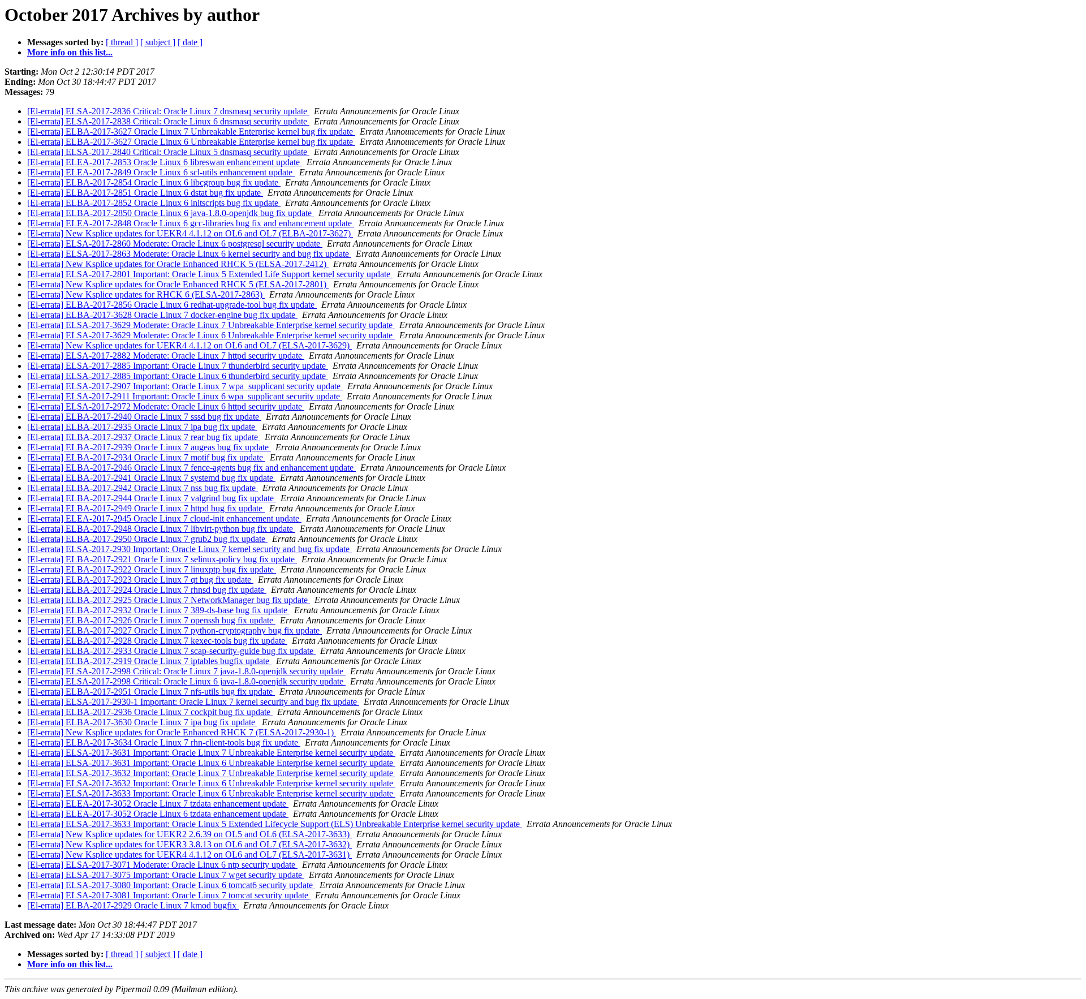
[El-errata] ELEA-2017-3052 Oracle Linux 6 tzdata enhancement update (157, 814)
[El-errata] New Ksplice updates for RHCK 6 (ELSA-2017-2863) (146, 294)
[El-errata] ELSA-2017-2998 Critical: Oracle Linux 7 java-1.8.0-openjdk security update (186, 671)
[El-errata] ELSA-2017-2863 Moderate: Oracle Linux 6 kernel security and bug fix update (189, 254)
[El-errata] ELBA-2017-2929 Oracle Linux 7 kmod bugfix (133, 905)
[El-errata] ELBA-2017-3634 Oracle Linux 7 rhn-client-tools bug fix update (163, 742)
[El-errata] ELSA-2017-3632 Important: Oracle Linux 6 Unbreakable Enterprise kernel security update (211, 783)
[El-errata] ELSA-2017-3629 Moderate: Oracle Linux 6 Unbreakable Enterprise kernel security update (211, 335)
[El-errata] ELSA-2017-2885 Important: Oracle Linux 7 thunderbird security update (177, 366)
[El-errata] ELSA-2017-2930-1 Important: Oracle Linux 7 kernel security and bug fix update (193, 702)
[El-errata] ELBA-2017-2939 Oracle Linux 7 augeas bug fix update (149, 447)
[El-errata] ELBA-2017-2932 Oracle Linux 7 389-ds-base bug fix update (158, 610)
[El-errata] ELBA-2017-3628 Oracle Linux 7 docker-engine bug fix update (162, 315)
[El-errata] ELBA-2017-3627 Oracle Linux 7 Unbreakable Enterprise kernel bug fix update (191, 131)
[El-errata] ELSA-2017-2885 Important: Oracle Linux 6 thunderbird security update (177, 376)
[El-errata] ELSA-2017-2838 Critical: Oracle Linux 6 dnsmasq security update (168, 121)
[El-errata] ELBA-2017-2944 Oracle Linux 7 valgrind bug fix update (151, 498)
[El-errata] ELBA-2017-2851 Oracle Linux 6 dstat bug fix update (145, 192)
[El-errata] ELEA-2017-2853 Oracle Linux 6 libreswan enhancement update (164, 162)
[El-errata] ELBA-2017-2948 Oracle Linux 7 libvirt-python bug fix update (161, 528)
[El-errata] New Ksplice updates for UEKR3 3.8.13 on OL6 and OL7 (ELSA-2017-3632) (189, 844)
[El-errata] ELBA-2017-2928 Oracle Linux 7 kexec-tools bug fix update (157, 640)
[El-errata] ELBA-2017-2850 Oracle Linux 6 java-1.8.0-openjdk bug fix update (170, 213)
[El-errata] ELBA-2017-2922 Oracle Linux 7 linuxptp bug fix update (151, 569)
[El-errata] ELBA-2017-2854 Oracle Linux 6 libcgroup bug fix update (154, 182)
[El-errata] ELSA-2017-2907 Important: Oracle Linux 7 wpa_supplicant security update (185, 386)
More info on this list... (70, 52)
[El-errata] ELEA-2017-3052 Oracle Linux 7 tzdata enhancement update (157, 803)
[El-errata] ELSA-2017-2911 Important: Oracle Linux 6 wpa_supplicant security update (184, 396)
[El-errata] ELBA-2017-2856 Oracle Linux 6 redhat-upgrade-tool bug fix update (172, 304)
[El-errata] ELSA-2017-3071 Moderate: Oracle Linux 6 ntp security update (162, 864)
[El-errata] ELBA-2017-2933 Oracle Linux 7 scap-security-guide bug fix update (171, 651)
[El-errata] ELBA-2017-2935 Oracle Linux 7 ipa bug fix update (142, 427)
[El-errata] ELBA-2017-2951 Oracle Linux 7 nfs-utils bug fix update (151, 691)
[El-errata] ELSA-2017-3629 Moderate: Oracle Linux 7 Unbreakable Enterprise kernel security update (211, 325)
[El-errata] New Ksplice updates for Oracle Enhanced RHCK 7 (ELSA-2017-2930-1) (181, 732)
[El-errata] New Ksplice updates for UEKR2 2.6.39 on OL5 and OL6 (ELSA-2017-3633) (189, 834)
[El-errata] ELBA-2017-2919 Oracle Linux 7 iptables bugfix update (149, 661)
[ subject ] (157, 42)
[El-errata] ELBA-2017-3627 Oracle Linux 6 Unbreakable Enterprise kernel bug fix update (191, 142)
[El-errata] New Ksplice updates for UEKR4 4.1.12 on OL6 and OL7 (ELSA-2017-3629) (189, 345)
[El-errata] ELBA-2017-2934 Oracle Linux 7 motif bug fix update (146, 457)
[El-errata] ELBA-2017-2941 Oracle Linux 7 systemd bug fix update (151, 478)
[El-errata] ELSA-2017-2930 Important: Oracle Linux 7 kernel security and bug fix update (189, 549)
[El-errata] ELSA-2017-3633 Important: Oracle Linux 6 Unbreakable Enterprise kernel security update (211, 793)
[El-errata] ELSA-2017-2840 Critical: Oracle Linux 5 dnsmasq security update (168, 152)
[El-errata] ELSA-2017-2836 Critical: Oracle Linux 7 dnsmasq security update (168, 111)
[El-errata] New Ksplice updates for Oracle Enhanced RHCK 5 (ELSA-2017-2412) (178, 264)
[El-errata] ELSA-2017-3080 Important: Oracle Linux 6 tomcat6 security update (171, 885)
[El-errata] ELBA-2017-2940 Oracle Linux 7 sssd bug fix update (144, 416)
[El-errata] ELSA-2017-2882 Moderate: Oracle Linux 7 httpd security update (165, 355)
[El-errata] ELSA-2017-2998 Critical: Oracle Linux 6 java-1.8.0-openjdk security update (186, 681)
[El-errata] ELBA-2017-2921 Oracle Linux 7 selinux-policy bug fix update (162, 559)
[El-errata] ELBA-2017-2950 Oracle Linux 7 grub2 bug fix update (147, 539)
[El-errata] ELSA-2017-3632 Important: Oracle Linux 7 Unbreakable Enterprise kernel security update (211, 773)
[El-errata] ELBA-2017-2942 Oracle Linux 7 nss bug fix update (142, 488)
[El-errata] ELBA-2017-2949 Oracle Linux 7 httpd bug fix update (146, 508)
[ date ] (190, 42)
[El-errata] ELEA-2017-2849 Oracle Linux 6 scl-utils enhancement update (161, 172)
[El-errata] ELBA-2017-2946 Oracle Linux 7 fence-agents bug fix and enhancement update (191, 467)
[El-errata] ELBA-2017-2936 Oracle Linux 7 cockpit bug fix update (150, 712)
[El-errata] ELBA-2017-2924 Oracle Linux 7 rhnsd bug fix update (146, 590)
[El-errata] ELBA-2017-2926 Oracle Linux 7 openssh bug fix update (151, 620)
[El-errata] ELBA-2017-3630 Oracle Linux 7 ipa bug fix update (142, 722)
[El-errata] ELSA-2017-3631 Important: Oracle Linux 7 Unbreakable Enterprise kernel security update (211, 752)
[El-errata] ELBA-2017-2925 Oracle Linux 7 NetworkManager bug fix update (168, 600)
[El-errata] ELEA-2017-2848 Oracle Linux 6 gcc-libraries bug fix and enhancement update (190, 223)
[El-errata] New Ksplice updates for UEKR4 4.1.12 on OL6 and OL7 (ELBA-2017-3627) (190, 233)
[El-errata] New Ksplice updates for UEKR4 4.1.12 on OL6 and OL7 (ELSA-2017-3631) (189, 854)
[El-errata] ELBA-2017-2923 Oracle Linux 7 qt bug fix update (140, 579)
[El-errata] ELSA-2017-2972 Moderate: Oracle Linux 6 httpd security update (165, 406)
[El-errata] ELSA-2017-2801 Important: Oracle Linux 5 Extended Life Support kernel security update (210, 274)
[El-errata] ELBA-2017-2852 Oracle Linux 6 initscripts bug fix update (154, 203)
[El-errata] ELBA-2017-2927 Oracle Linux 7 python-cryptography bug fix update (174, 630)
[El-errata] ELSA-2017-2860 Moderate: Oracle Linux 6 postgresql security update (174, 243)
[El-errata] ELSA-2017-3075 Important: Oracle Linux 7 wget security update (165, 875)
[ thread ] (122, 42)
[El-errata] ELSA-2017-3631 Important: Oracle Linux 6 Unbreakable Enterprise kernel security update (211, 763)
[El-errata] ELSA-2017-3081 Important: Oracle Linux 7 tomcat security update (169, 895)
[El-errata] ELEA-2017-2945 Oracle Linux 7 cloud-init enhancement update (164, 518)
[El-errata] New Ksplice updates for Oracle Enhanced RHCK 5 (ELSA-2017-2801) (178, 284)
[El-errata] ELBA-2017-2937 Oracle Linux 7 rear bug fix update (143, 437)
